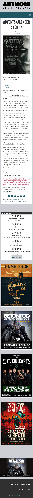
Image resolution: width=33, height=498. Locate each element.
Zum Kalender (16, 257)
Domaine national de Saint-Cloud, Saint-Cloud (16, 234)
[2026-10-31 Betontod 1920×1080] (16, 476)
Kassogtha (7, 87)
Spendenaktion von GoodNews (19, 184)
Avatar (5, 83)
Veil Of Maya (7, 85)
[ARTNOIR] (16, 8)
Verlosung (15, 199)
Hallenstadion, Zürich (16, 243)
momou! (25, 495)
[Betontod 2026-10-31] (16, 348)
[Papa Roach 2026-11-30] (16, 444)
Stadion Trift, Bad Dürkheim (16, 218)
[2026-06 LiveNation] (16, 305)
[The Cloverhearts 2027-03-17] (16, 396)
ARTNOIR (16, 495)
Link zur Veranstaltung (9, 168)
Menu (30, 15)
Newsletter (25, 484)
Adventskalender (7, 201)
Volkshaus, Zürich (16, 251)
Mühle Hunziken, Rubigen (16, 226)
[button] (9, 196)
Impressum (14, 484)
